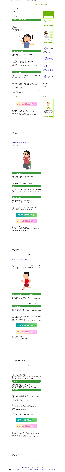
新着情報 (44, 94)
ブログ (14, 8)
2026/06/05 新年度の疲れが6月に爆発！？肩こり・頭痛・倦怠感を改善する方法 (47, 73)
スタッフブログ (39, 137)
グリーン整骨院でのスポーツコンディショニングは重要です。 (20, 259)
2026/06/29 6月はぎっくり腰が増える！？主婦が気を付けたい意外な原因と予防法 (48, 48)
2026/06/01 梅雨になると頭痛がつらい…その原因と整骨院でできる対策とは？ (48, 76)
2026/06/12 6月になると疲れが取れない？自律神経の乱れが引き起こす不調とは (48, 66)
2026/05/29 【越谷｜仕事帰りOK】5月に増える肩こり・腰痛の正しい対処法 (48, 80)
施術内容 (14, 469)
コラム (44, 88)
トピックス (44, 91)
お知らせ (44, 86)
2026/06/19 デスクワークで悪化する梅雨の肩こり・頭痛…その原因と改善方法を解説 (48, 58)
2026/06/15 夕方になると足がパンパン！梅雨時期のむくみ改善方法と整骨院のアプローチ (48, 62)
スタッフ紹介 (19, 469)
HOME (12, 8)
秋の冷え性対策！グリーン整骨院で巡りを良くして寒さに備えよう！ (21, 142)
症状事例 (44, 96)
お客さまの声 (24, 469)
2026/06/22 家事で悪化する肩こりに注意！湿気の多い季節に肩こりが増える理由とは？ (48, 55)
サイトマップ (54, 469)
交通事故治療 (30, 469)
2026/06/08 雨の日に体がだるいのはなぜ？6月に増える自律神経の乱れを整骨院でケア (48, 69)
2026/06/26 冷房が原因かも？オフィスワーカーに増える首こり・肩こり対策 (48, 51)
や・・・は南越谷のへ (32, 467)
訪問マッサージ (36, 469)
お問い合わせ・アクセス (43, 469)
